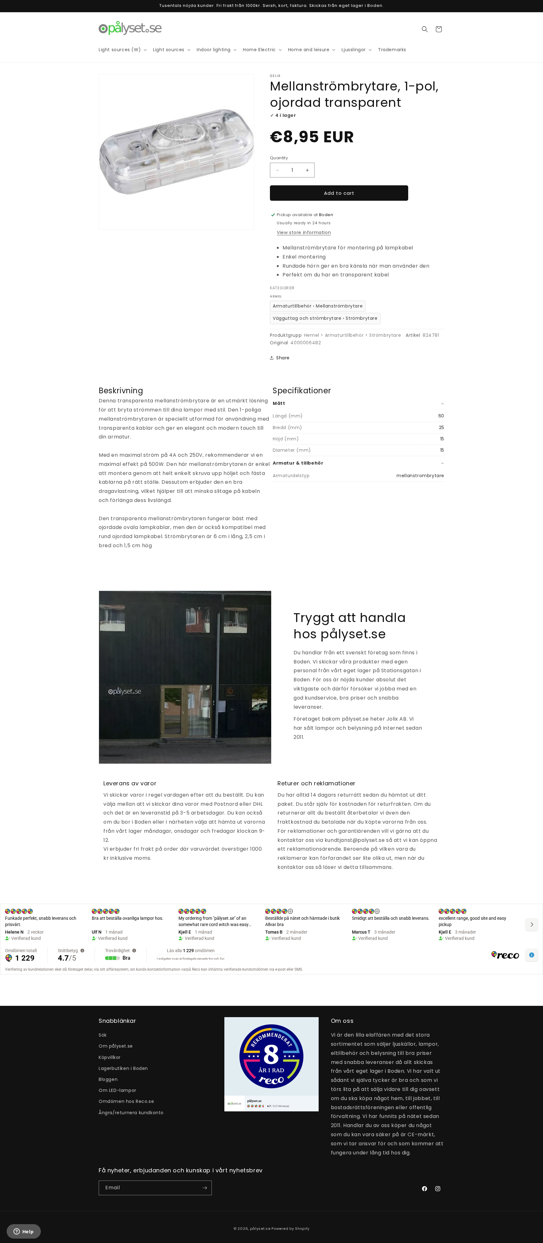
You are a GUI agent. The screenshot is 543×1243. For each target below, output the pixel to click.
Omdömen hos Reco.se (126, 1101)
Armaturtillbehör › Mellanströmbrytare (318, 306)
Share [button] (283, 358)
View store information (304, 232)
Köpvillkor (110, 1057)
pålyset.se (260, 1228)
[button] (425, 29)
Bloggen (108, 1079)
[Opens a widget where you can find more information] (23, 1232)
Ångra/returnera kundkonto (131, 1112)
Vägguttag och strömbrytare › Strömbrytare (325, 318)
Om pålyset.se (116, 1046)
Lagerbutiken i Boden (123, 1068)
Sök (103, 1035)
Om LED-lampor (117, 1090)
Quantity (279, 158)
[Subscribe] (204, 1187)
